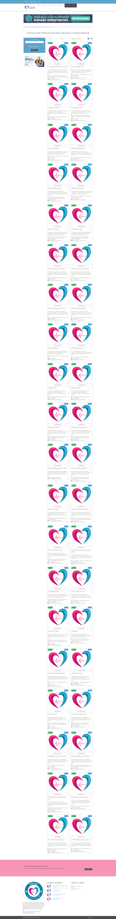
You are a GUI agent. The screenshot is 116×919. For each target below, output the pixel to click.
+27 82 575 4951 (75, 520)
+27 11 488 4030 (75, 239)
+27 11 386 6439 (52, 519)
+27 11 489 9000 (52, 78)
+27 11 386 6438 (75, 279)
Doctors (29, 27)
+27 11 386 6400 (75, 850)
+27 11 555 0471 (75, 318)
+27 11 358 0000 (52, 684)
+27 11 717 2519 (52, 158)
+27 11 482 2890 (52, 239)
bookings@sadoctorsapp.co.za (78, 78)
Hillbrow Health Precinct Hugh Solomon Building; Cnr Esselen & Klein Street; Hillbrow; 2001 (80, 116)
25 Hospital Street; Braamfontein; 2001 (80, 357)
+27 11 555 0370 (52, 117)
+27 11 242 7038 (52, 767)
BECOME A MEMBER (70, 5)
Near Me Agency (37, 917)
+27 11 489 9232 (75, 767)
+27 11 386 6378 (52, 199)
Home (25, 27)
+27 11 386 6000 (52, 318)
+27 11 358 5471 (75, 119)
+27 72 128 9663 (75, 601)
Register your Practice (75, 886)
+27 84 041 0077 (52, 279)
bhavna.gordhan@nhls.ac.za (55, 79)
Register (73, 887)
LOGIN (54, 5)
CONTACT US (61, 5)
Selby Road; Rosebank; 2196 (54, 477)
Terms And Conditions (75, 888)
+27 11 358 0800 (52, 810)
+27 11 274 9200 (75, 198)
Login (72, 885)
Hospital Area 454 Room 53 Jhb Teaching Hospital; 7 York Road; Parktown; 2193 (57, 600)
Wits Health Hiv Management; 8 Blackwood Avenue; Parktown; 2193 (81, 561)
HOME (38, 5)
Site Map (73, 889)
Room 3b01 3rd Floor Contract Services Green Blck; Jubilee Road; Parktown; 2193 (80, 639)
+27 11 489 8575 (75, 438)
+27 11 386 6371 (75, 683)
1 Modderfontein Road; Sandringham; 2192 (57, 116)
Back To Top (90, 917)
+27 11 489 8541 (75, 77)
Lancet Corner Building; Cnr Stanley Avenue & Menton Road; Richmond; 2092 (57, 808)
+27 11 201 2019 (75, 479)
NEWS (50, 5)
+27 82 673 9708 (52, 398)
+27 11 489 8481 (52, 438)
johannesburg (40, 27)
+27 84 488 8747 (75, 398)
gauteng (34, 27)
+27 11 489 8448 (52, 561)
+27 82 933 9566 (52, 358)
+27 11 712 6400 (75, 358)
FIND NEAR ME (88, 869)
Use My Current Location (33, 46)
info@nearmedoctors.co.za (34, 1)
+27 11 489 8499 (52, 601)
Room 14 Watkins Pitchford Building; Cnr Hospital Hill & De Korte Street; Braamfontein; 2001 (57, 641)
